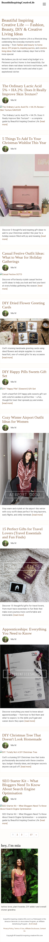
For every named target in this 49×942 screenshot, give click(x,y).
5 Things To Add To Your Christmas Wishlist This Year (24, 141)
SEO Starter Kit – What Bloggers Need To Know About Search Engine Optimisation (21, 787)
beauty (31, 45)
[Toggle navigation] (44, 4)
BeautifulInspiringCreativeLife (18, 2)
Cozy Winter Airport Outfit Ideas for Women (23, 419)
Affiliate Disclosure (32, 928)
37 (31, 835)
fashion (20, 45)
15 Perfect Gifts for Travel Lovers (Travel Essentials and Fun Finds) (22, 533)
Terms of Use (19, 928)
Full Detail (33, 924)
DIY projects (13, 48)
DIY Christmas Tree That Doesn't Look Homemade (22, 737)
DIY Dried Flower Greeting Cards (23, 305)
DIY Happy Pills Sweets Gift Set (24, 374)
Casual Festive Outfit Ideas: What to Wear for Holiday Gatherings (23, 257)
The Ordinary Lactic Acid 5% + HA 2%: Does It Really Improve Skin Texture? (24, 90)
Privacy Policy (8, 928)
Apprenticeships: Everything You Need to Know (24, 631)
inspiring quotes (27, 48)
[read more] (7, 357)
